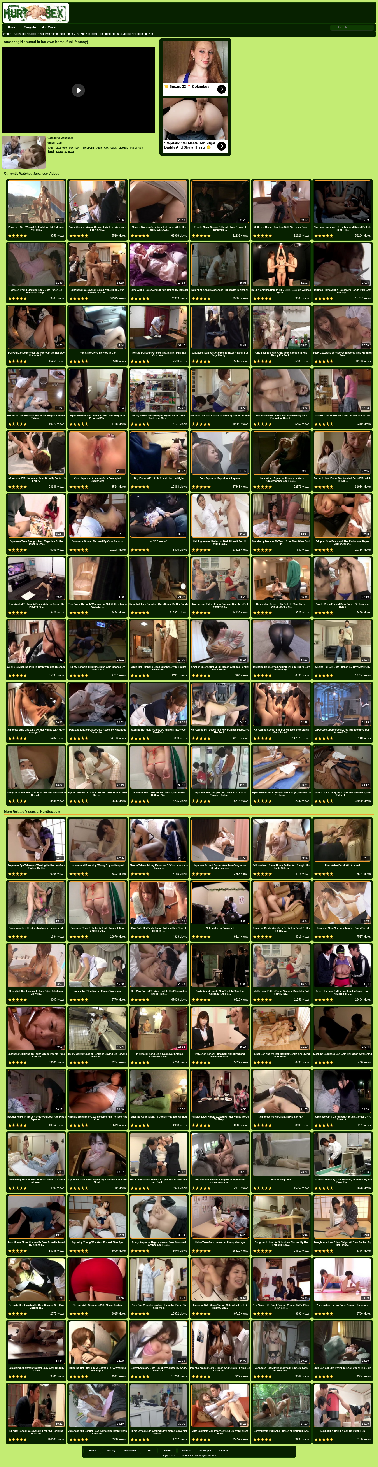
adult (99, 147)
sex (71, 147)
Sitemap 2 (205, 1450)
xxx (106, 147)
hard (51, 151)
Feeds (167, 1450)
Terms (92, 1450)
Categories (30, 27)
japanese (61, 147)
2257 (148, 1450)
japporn (69, 151)
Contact (224, 1450)
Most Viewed (49, 27)
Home (11, 27)
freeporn (88, 147)
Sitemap (186, 1450)
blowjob (123, 147)
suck (113, 147)
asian (59, 151)
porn (78, 147)
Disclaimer (130, 1450)
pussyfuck (136, 147)
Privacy (111, 1450)
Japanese (67, 138)
